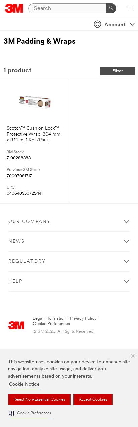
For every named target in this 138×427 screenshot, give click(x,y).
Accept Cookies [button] (93, 400)
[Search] (111, 8)
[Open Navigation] (129, 8)
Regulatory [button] (27, 261)
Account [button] (115, 25)
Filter (117, 71)
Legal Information (49, 318)
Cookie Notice (24, 384)
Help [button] (15, 281)
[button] (30, 413)
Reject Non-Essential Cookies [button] (39, 400)
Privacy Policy (83, 318)
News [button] (16, 241)
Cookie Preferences (51, 324)
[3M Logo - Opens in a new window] (14, 8)
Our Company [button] (29, 221)
